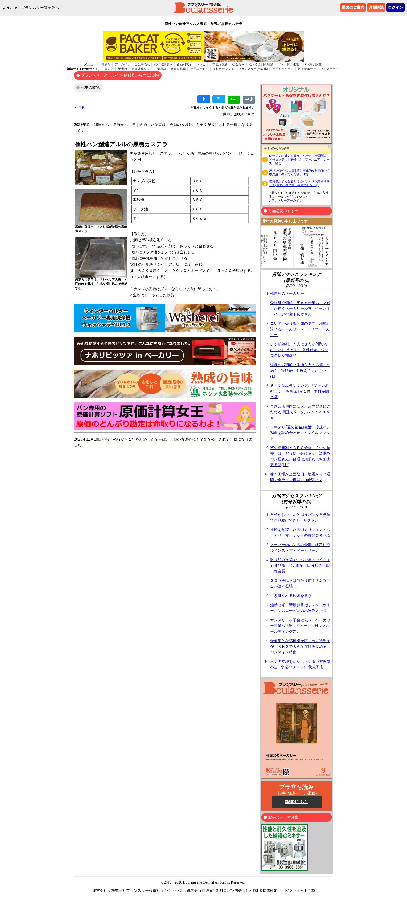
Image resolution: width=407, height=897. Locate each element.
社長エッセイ (199, 69)
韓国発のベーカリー (287, 293)
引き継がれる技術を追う (291, 596)
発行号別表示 (163, 64)
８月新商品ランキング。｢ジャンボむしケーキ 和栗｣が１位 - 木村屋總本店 (299, 391)
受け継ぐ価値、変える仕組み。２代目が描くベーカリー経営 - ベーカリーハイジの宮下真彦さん (300, 308)
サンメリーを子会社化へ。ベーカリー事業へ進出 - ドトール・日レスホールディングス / (300, 625)
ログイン (395, 7)
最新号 (106, 64)
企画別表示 (184, 64)
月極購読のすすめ (283, 211)
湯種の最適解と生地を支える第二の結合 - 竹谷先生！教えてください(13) (300, 370)
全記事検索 (142, 64)
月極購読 (376, 7)
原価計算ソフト (142, 69)
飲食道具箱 (178, 69)
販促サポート (307, 69)
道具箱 (161, 69)
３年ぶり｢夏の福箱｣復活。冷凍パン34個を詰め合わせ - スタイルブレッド (300, 432)
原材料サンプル (223, 69)
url (247, 99)
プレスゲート (329, 69)
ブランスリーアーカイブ (285, 200)
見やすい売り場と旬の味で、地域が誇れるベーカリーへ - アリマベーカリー (300, 329)
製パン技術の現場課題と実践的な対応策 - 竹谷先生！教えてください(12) (299, 172)
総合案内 (238, 64)
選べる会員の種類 (261, 64)
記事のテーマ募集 (283, 817)
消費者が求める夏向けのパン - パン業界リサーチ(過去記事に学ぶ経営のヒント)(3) (299, 183)
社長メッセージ (282, 69)
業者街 (122, 69)
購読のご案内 (353, 7)
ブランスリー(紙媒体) (253, 69)
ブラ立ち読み (219, 64)
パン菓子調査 (312, 64)
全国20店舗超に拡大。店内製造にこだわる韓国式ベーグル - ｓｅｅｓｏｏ (300, 412)
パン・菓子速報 (288, 64)
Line (234, 99)
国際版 (109, 69)
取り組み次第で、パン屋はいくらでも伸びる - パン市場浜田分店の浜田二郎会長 (300, 565)
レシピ (200, 64)
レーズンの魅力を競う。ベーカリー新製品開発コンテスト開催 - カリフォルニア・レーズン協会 (299, 159)
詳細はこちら (296, 802)
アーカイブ (122, 64)
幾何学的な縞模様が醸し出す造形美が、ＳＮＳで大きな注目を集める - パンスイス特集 (300, 646)
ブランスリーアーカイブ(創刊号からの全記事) (120, 75)
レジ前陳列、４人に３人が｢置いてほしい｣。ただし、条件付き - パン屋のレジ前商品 (299, 350)
